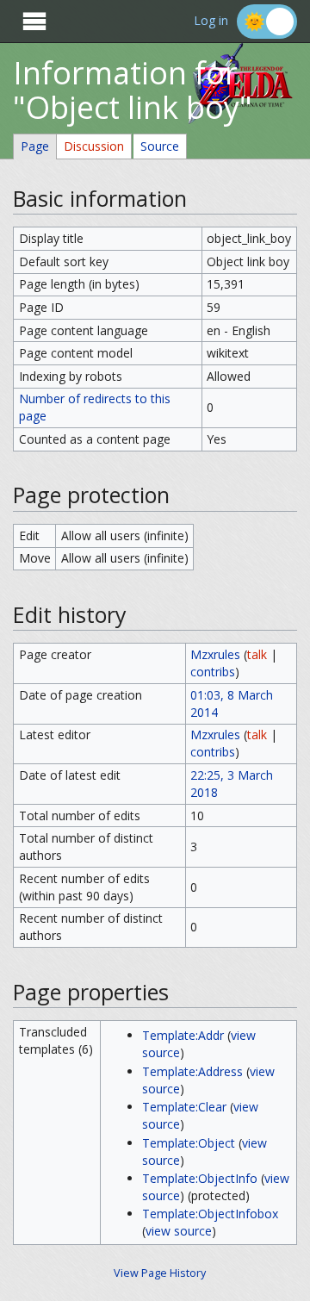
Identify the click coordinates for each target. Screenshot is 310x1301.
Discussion (94, 146)
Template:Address (192, 1071)
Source (159, 146)
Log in (211, 21)
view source (179, 1231)
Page (35, 146)
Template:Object (188, 1143)
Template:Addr (183, 1035)
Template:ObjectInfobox (210, 1213)
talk (257, 654)
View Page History (160, 1273)
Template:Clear (184, 1107)
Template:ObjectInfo (199, 1178)
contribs (212, 671)
